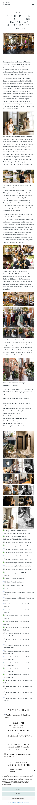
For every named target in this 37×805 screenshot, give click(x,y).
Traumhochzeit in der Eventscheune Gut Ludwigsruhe (18, 745)
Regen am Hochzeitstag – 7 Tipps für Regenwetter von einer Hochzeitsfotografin (18, 725)
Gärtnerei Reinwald (24, 403)
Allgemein (18, 12)
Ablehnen (18, 794)
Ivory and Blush (16, 411)
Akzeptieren (18, 789)
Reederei (21, 408)
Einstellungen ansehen (18, 798)
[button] (34, 770)
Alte (17, 408)
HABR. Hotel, (12, 423)
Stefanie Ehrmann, (24, 398)
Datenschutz (20, 802)
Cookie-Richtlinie (12, 802)
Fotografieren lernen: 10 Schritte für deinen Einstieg (18, 761)
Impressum (26, 802)
